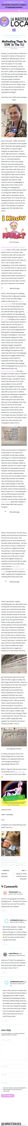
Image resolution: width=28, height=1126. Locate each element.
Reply (4, 911)
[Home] (2, 35)
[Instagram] (25, 10)
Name (4, 1066)
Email (4, 1075)
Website (5, 1083)
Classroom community (9, 860)
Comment (6, 1040)
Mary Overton (6, 502)
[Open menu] (14, 30)
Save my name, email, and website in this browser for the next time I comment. (14, 1089)
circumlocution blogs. (8, 371)
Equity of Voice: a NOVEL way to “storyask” (21, 875)
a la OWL (5, 319)
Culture (21, 864)
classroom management (9, 864)
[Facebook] (19, 10)
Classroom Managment (10, 47)
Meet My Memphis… (5, 873)
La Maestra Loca (16, 920)
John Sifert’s (16, 566)
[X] (22, 10)
